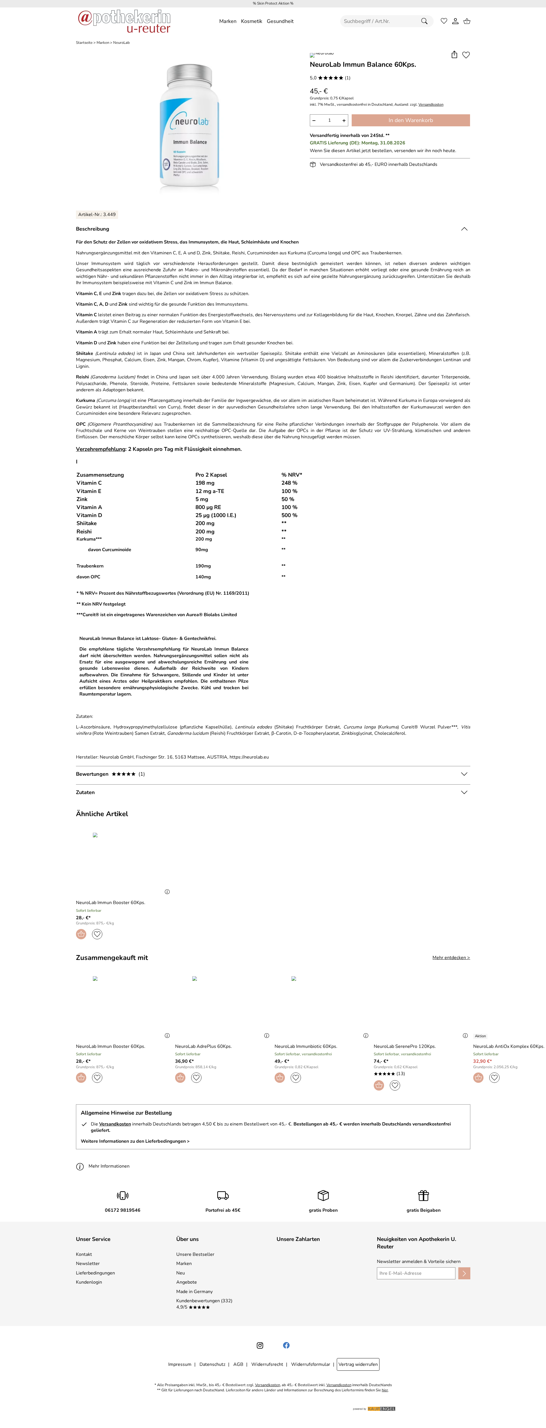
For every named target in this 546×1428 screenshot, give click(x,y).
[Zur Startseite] (124, 21)
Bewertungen (110, 774)
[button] (454, 55)
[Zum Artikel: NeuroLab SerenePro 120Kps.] (422, 1007)
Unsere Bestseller (195, 1254)
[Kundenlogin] (455, 21)
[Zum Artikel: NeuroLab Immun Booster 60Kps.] (124, 864)
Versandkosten (430, 104)
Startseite (84, 42)
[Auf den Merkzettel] (466, 55)
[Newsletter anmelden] (464, 1273)
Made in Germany (194, 1291)
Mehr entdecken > (451, 957)
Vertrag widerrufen (358, 1364)
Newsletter (88, 1263)
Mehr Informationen (109, 1166)
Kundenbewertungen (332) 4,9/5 (204, 1304)
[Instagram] (260, 1345)
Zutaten (85, 792)
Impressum (179, 1364)
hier (385, 1390)
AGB (238, 1364)
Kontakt (84, 1254)
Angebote (186, 1282)
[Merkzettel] (444, 21)
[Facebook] (286, 1345)
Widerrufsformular (310, 1364)
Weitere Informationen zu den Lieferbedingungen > (135, 1141)
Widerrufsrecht (267, 1364)
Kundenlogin (89, 1282)
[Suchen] (426, 21)
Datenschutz (212, 1364)
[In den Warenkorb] (81, 934)
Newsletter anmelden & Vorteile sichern (419, 1261)
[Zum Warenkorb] (466, 21)
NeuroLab (121, 42)
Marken (103, 42)
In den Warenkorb (411, 120)
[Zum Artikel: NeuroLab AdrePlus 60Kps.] (223, 1007)
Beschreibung (92, 228)
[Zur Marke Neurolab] (322, 55)
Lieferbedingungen (95, 1273)
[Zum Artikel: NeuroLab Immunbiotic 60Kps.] (323, 1007)
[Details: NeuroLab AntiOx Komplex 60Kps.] (481, 1036)
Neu (180, 1273)
